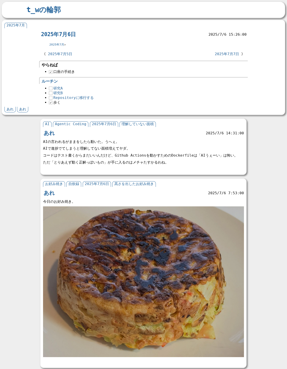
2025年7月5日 (60, 54)
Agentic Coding (70, 124)
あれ (10, 109)
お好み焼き (54, 184)
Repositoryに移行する (73, 98)
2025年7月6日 (58, 34)
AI (47, 124)
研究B (58, 93)
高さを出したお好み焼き (134, 184)
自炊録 (73, 184)
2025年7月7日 (227, 54)
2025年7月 (16, 25)
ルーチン (50, 81)
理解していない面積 (138, 124)
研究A (58, 88)
